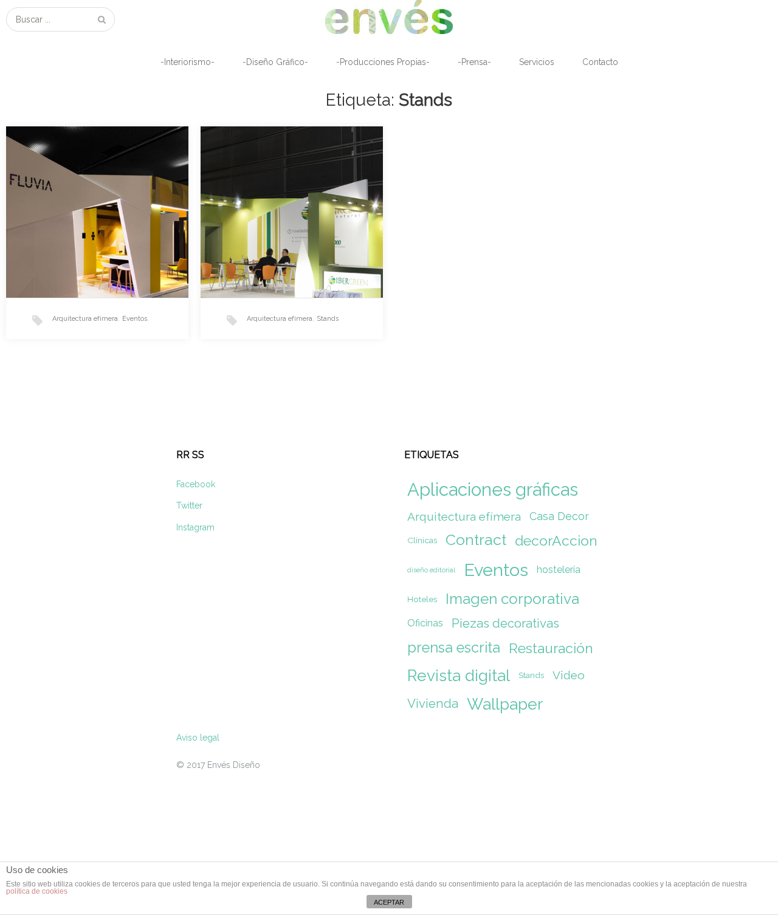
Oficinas (425, 623)
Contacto (600, 62)
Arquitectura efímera (85, 319)
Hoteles (422, 599)
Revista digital (458, 675)
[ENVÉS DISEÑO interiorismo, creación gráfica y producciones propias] (389, 17)
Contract (476, 540)
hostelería (558, 569)
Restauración (551, 648)
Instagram (195, 527)
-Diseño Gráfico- (275, 62)
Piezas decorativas (505, 623)
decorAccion (556, 540)
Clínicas (422, 540)
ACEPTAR (389, 902)
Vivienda (432, 703)
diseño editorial (431, 570)
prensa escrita (453, 647)
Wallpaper (505, 703)
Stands (328, 319)
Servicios (536, 62)
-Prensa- (474, 62)
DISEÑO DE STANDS (269, 168)
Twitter (189, 505)
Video (569, 675)
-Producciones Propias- (383, 62)
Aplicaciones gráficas (492, 489)
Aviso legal (197, 737)
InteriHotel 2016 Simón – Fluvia (83, 176)
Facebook (195, 484)
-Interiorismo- (187, 62)
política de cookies (36, 891)
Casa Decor (559, 516)
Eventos (134, 319)
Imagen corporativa (512, 599)
